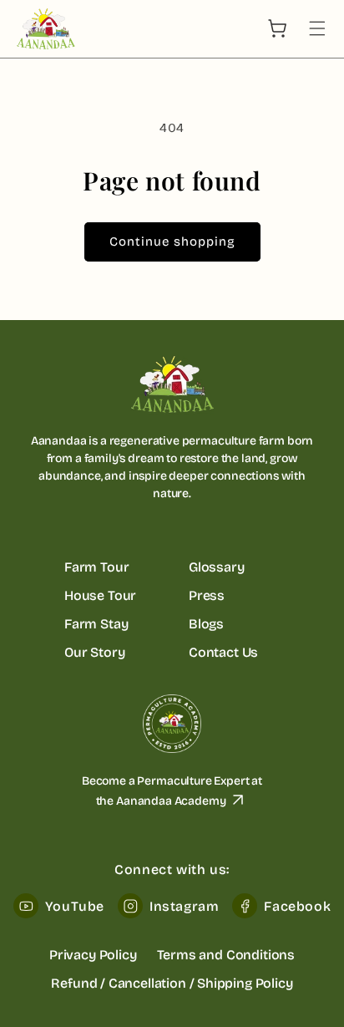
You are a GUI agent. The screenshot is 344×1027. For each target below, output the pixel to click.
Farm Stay (96, 624)
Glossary (217, 567)
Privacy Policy (93, 955)
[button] (317, 28)
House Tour (100, 595)
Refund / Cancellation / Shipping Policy (171, 983)
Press (207, 595)
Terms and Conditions (226, 955)
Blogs (206, 624)
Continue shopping (172, 241)
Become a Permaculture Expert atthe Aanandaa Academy (172, 791)
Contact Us (223, 652)
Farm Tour (96, 567)
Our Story (94, 652)
